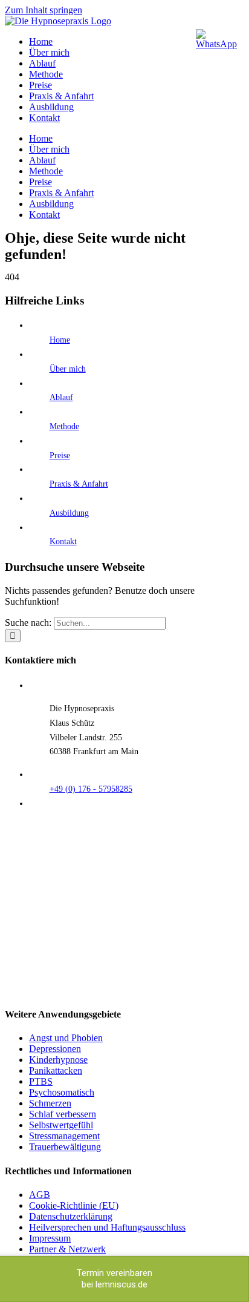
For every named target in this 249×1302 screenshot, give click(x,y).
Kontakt (63, 541)
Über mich (68, 368)
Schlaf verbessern (62, 1114)
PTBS (41, 1081)
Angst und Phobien (66, 1038)
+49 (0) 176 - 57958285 (91, 789)
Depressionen (55, 1049)
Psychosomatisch (61, 1092)
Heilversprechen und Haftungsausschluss (107, 1227)
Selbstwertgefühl (61, 1125)
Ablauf (61, 397)
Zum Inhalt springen (43, 10)
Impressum (50, 1238)
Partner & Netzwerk (67, 1249)
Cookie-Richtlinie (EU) (73, 1205)
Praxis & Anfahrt (79, 483)
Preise (60, 455)
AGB (39, 1194)
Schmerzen (50, 1103)
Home (60, 339)
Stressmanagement (64, 1136)
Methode (64, 426)
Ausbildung (69, 513)
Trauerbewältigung (65, 1147)
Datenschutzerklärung (70, 1216)
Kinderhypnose (58, 1059)
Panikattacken (55, 1070)
